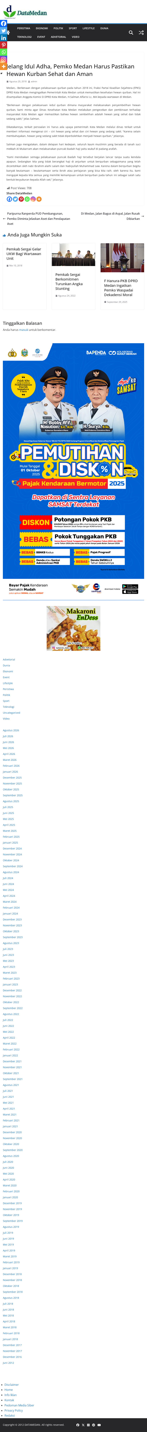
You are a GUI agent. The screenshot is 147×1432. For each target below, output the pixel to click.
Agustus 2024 (11, 872)
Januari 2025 (10, 842)
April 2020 (9, 1179)
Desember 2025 (12, 777)
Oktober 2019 (11, 1215)
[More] (39, 199)
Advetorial (9, 659)
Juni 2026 (8, 742)
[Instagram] (33, 199)
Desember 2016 (12, 1357)
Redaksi (9, 1415)
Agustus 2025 (11, 801)
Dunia (104, 28)
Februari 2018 (11, 1333)
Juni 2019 (8, 1238)
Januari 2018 (10, 1339)
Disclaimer (11, 1385)
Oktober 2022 (11, 1002)
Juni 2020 (8, 1167)
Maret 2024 (9, 901)
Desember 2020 (12, 1132)
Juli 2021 (8, 1091)
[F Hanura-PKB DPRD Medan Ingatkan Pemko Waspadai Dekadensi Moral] (122, 257)
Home (8, 1390)
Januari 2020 (10, 1197)
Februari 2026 (11, 765)
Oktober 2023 (11, 931)
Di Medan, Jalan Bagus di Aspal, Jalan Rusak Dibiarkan (110, 216)
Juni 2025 (8, 813)
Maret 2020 (9, 1185)
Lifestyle (89, 28)
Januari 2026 (10, 771)
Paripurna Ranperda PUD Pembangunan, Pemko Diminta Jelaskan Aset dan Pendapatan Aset (38, 219)
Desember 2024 (12, 848)
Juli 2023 (8, 949)
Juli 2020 (8, 1161)
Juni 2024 (8, 884)
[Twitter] (15, 199)
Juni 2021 (8, 1096)
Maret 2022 (9, 1043)
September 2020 (13, 1150)
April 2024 (9, 895)
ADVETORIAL (58, 37)
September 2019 (13, 1221)
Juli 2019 (8, 1232)
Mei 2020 (8, 1173)
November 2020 (12, 1138)
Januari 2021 (10, 1126)
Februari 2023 (11, 978)
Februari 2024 (11, 907)
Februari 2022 (11, 1049)
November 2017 (12, 1351)
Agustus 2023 (11, 943)
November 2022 (12, 996)
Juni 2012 (8, 1362)
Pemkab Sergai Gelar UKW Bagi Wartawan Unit (23, 254)
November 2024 (12, 854)
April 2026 (9, 754)
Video (75, 37)
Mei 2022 (8, 1031)
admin (34, 81)
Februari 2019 (11, 1262)
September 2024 (13, 866)
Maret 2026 (9, 760)
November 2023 (12, 925)
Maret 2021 (9, 1114)
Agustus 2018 (11, 1297)
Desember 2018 (12, 1274)
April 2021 (9, 1108)
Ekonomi (42, 28)
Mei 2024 (8, 890)
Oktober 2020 (11, 1144)
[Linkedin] (3, 37)
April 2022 (9, 1037)
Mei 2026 (8, 748)
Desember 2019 (12, 1203)
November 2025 (12, 783)
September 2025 (13, 795)
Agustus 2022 (11, 1014)
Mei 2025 (8, 819)
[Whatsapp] (27, 199)
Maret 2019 (9, 1256)
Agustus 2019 (11, 1227)
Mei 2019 (8, 1244)
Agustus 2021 (11, 1085)
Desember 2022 (12, 990)
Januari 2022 (10, 1055)
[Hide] (1, 73)
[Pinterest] (21, 199)
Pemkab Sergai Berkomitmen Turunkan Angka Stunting (69, 281)
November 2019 (12, 1209)
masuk (23, 330)
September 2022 (13, 1008)
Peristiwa (23, 28)
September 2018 (13, 1292)
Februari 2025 (11, 836)
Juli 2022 (8, 1020)
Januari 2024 (10, 913)
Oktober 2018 (11, 1286)
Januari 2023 (10, 984)
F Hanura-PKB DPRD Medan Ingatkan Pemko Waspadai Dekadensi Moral (121, 287)
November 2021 (12, 1067)
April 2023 (9, 966)
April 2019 (9, 1250)
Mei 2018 (8, 1315)
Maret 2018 (9, 1327)
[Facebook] (9, 199)
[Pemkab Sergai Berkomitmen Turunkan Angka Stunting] (73, 254)
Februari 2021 (11, 1120)
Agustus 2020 (11, 1156)
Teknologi (24, 37)
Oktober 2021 (11, 1073)
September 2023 (13, 937)
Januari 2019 (10, 1268)
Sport (73, 28)
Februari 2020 (11, 1191)
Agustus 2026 (11, 730)
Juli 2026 (8, 736)
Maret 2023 (9, 972)
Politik (58, 28)
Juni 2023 (8, 955)
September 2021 (13, 1079)
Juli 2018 (8, 1303)
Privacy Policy (13, 1410)
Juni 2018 (8, 1309)
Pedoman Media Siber (19, 1405)
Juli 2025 (8, 807)
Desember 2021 (12, 1061)
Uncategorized (11, 712)
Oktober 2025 (11, 789)
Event (41, 37)
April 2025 (9, 825)
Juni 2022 (8, 1026)
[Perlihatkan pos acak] (141, 32)
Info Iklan (10, 1395)
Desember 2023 (12, 919)
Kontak (9, 1400)
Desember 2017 (12, 1345)
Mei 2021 (8, 1102)
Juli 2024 (8, 878)
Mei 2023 (8, 960)
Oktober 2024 (11, 860)
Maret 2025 (9, 830)
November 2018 (12, 1280)
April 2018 (9, 1321)
